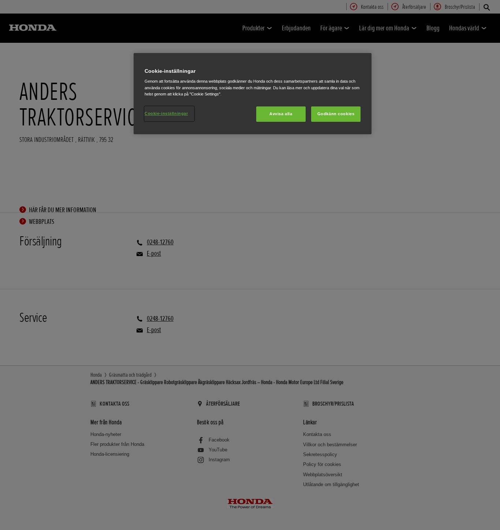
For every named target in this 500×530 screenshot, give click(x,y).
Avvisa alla (280, 114)
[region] (253, 93)
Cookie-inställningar (166, 113)
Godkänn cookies (336, 114)
